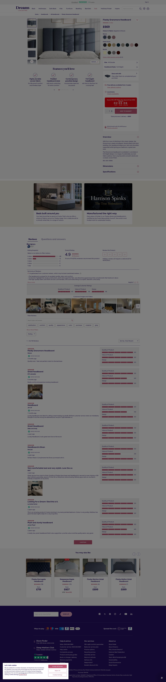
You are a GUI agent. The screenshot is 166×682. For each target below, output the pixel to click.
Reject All (57, 670)
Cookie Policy (22, 674)
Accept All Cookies (57, 666)
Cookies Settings (57, 675)
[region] (35, 671)
